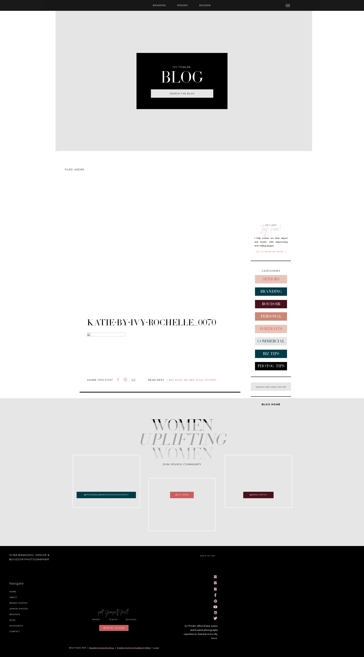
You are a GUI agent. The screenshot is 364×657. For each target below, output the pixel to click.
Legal (156, 648)
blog (182, 71)
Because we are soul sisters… (193, 379)
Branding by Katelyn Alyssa (101, 648)
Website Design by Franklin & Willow (134, 648)
